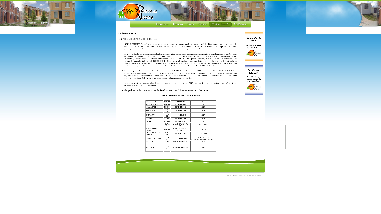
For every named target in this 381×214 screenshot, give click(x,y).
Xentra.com (258, 175)
